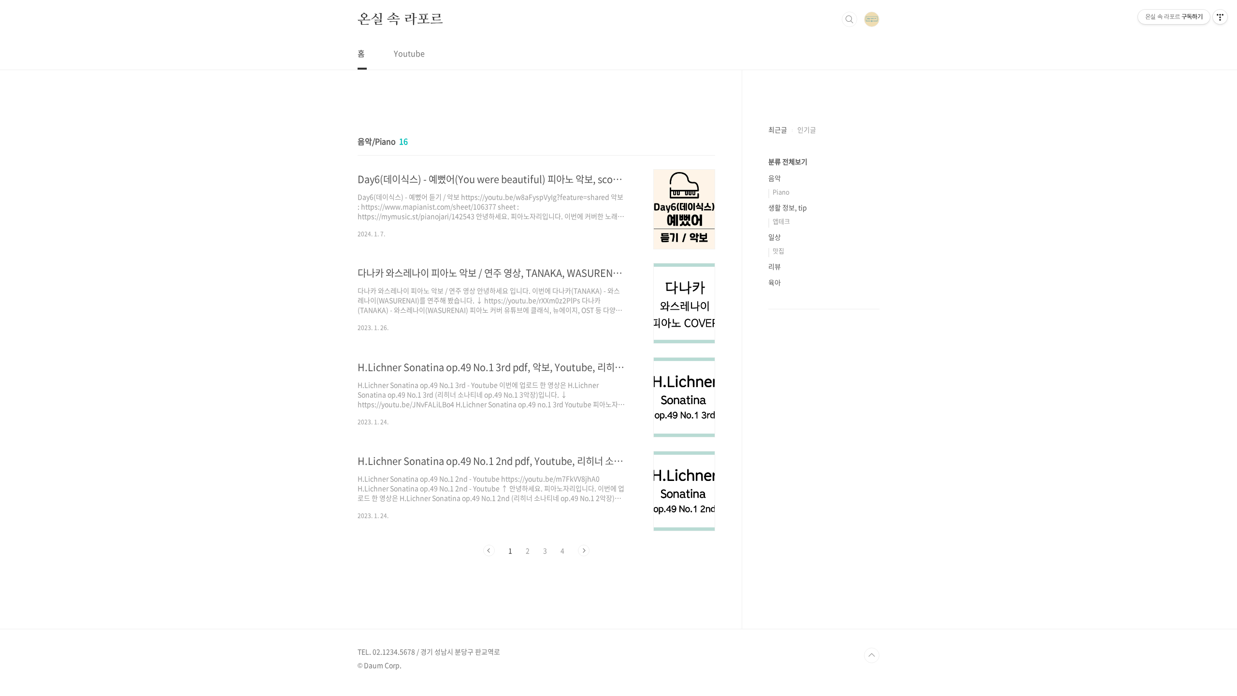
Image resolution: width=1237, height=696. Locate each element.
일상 (774, 237)
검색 (849, 19)
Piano (781, 191)
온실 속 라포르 (400, 19)
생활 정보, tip (787, 207)
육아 (774, 282)
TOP (871, 655)
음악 (774, 178)
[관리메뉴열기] (1220, 17)
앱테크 (781, 221)
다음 (584, 550)
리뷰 (774, 266)
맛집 (778, 250)
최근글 (777, 129)
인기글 (806, 129)
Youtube (409, 53)
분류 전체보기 (787, 161)
